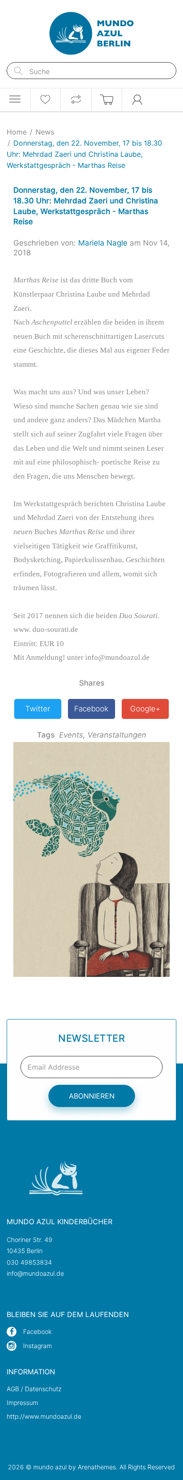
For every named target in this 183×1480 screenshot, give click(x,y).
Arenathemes (97, 1467)
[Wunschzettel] (46, 99)
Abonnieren (92, 1095)
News (45, 131)
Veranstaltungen (117, 734)
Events (72, 734)
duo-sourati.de (55, 629)
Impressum (22, 1402)
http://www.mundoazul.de (44, 1416)
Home (17, 131)
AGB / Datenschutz (34, 1389)
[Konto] (137, 99)
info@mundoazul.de (35, 1273)
